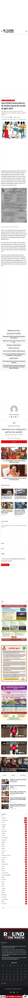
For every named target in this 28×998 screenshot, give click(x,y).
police (3, 829)
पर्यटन (13, 100)
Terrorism (4, 897)
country (3, 835)
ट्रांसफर (3, 892)
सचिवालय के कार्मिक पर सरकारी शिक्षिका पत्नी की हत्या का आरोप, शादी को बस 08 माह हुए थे (18, 792)
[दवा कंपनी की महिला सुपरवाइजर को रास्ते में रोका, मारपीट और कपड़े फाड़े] (21, 492)
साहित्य (3, 890)
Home (3, 97)
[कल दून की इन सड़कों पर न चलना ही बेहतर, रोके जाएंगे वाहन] (5, 787)
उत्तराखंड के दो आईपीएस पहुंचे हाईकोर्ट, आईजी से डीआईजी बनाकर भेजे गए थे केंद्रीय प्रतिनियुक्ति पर (18, 799)
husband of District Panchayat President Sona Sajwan (14, 337)
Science (3, 850)
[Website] (10, 417)
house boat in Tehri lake (14, 333)
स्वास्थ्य (3, 859)
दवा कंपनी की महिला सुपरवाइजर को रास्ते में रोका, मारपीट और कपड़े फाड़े (20, 497)
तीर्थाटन (3, 844)
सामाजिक (3, 842)
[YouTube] (16, 417)
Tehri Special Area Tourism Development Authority (14, 362)
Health (3, 861)
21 (10, 977)
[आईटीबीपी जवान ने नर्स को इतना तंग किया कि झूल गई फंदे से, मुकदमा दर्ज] (5, 781)
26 (2, 979)
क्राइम (3, 868)
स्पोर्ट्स (3, 883)
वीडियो (3, 877)
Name (2, 543)
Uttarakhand (9, 100)
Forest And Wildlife (6, 875)
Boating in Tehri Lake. (14, 330)
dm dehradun (5, 837)
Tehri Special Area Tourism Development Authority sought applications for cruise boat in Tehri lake (14, 367)
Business (4, 879)
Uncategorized (5, 872)
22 (14, 977)
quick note (4, 903)
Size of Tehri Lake (14, 348)
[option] (14, 764)
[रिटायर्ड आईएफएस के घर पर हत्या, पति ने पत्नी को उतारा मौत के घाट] (7, 492)
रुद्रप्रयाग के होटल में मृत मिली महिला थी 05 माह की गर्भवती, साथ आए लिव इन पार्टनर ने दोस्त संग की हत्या (18, 806)
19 (2, 977)
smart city (4, 857)
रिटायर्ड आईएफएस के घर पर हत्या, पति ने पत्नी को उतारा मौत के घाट (6, 497)
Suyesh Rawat (14, 358)
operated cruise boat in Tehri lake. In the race (14, 341)
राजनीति (3, 826)
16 (17, 974)
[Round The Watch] (8, 31)
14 (10, 974)
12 (2, 974)
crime (3, 822)
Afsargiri (4, 888)
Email (2, 548)
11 (25, 971)
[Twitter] (14, 417)
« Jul (2, 983)
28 (10, 979)
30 (17, 979)
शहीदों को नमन (4, 894)
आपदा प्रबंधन (4, 831)
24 (21, 977)
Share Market (5, 899)
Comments (22, 775)
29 (14, 979)
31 (21, 979)
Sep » (5, 983)
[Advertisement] (14, 14)
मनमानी (3, 848)
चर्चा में (3, 866)
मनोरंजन (3, 870)
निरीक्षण (3, 901)
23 (17, 977)
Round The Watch (6, 117)
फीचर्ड (3, 886)
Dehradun (8, 97)
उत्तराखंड (3, 833)
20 (6, 977)
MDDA (3, 846)
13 (6, 974)
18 (25, 974)
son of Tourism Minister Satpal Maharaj (14, 351)
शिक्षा (3, 881)
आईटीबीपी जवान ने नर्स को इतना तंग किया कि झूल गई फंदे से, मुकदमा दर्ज (14, 770)
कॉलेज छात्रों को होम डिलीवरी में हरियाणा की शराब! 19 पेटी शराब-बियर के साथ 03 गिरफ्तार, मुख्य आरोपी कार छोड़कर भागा (20, 512)
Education (4, 824)
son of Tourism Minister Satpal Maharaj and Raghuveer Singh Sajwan (14, 354)
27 (6, 979)
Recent (13, 775)
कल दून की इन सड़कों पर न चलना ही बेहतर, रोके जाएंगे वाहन (18, 786)
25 (25, 977)
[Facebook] (12, 417)
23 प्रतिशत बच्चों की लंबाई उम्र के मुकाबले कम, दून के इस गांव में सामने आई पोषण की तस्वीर (7, 511)
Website (3, 553)
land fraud (4, 839)
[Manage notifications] (25, 995)
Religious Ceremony (6, 855)
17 (21, 974)
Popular (4, 775)
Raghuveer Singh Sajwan (14, 345)
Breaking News (5, 864)
